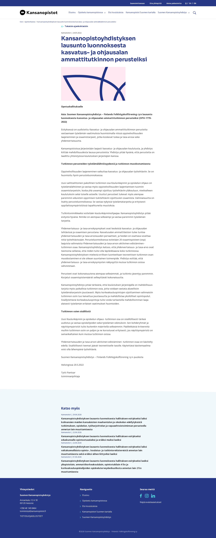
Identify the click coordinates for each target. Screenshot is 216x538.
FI (186, 3)
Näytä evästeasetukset (150, 502)
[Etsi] (193, 12)
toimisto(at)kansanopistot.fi (33, 511)
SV (190, 3)
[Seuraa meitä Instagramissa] (147, 495)
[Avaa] (105, 13)
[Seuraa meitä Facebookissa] (141, 495)
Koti (21, 22)
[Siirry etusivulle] (38, 12)
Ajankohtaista (30, 22)
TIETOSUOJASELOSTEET (31, 516)
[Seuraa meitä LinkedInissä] (153, 495)
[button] (141, 496)
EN (195, 3)
